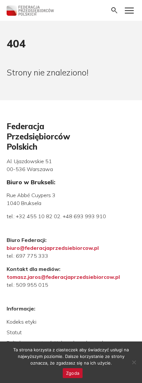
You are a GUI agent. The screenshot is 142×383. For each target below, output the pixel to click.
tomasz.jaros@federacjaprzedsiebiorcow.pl (63, 277)
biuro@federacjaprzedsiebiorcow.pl (53, 248)
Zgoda (72, 373)
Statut (14, 332)
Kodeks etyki (21, 321)
